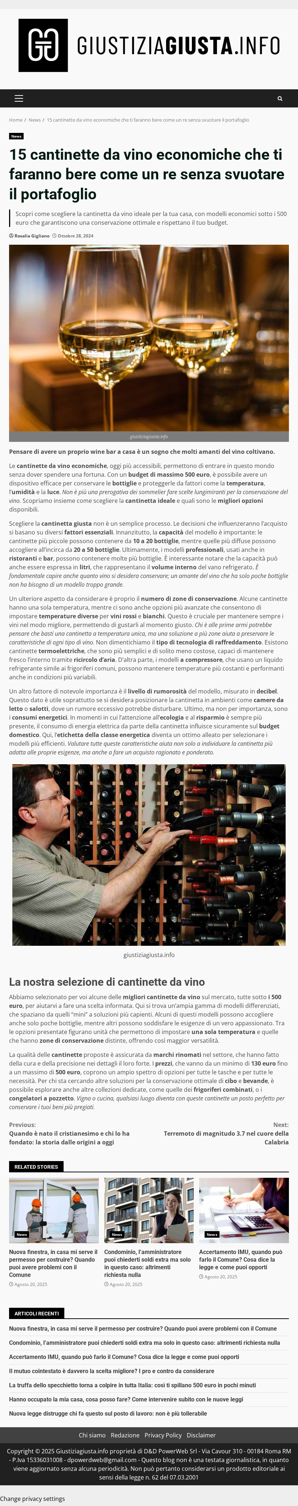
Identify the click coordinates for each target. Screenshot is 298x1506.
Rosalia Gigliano (32, 236)
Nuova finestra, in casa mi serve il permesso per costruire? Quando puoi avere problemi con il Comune (54, 1210)
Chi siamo (92, 1435)
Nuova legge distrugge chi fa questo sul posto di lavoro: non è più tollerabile (108, 1413)
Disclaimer (201, 1435)
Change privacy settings (32, 1499)
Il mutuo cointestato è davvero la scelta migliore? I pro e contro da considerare (111, 1371)
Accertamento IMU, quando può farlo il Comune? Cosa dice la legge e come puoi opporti (244, 1210)
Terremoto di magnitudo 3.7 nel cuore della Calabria (226, 1133)
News (16, 136)
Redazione (125, 1435)
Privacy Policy (163, 1435)
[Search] (280, 98)
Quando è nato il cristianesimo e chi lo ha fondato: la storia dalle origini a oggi (69, 1133)
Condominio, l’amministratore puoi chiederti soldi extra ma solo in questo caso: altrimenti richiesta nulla (149, 1210)
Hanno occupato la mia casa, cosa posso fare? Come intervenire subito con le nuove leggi (126, 1399)
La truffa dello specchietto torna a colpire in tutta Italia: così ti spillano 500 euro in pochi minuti (132, 1385)
